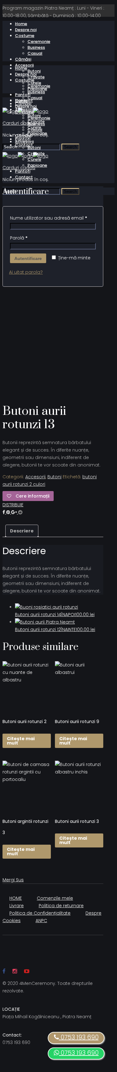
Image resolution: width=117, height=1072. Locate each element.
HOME (15, 898)
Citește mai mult (21, 741)
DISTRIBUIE (12, 505)
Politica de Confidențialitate (40, 913)
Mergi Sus (13, 880)
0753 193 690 (79, 1052)
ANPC (41, 920)
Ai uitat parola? (26, 272)
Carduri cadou (18, 123)
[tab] (21, 531)
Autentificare (28, 258)
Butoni (54, 477)
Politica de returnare (61, 906)
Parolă (18, 238)
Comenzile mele (55, 898)
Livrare (16, 906)
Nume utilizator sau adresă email (48, 218)
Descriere (22, 531)
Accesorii (35, 477)
